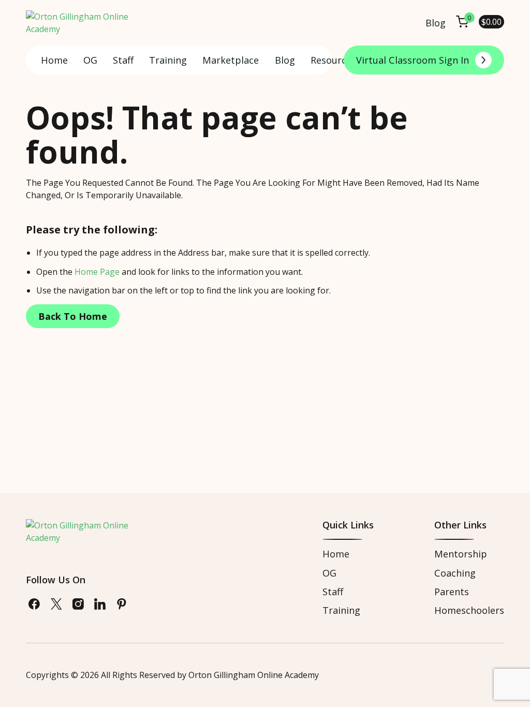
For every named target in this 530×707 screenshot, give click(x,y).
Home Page (97, 271)
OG (90, 60)
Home (54, 60)
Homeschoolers (469, 610)
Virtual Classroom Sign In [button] (412, 60)
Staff (123, 60)
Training (168, 60)
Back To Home (72, 316)
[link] (34, 604)
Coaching (455, 573)
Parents (451, 591)
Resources (333, 60)
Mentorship (460, 554)
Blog (435, 23)
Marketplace (230, 60)
